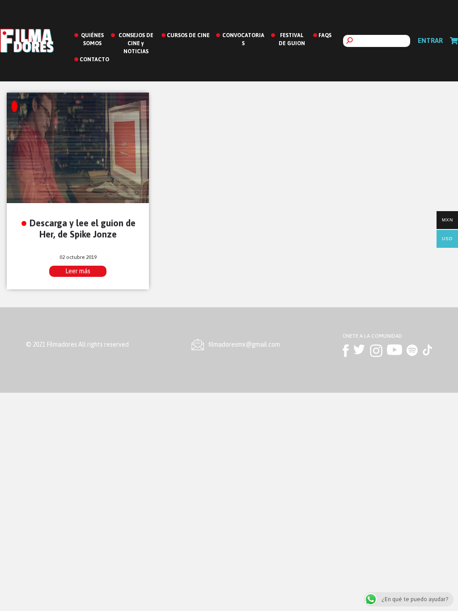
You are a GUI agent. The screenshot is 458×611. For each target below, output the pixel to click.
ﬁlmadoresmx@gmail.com (244, 344)
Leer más (77, 271)
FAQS (324, 35)
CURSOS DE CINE (188, 35)
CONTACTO (94, 59)
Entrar (430, 40)
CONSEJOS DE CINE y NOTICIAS (136, 43)
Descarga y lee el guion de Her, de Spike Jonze (83, 228)
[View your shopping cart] (454, 41)
